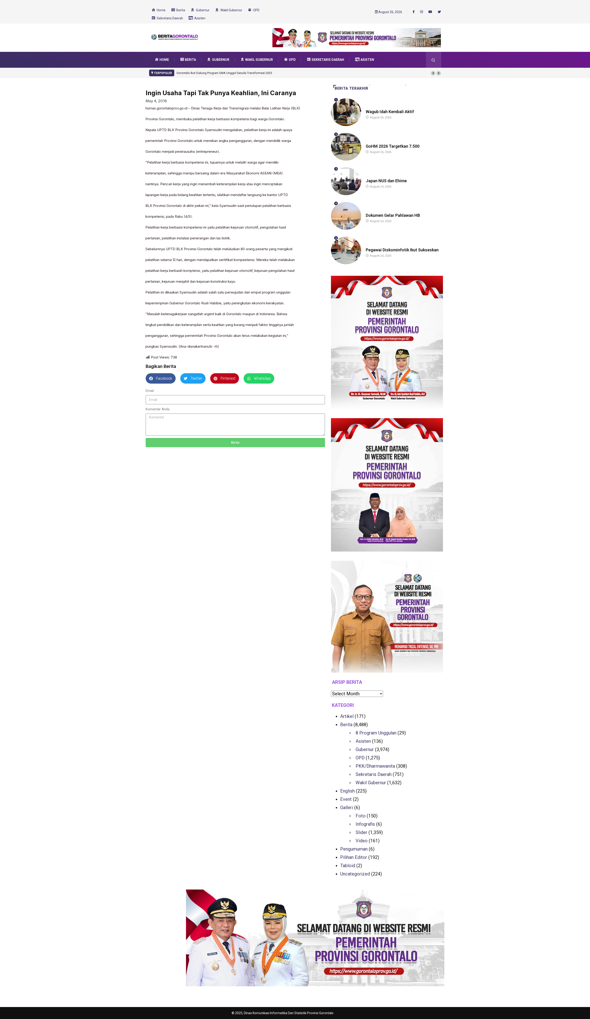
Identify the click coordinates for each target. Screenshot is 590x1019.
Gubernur (365, 749)
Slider (361, 832)
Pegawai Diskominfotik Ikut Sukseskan (402, 249)
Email (150, 391)
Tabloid (347, 865)
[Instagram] (421, 12)
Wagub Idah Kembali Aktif (390, 111)
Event (346, 799)
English (347, 791)
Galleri (346, 807)
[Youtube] (430, 12)
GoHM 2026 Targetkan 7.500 (392, 146)
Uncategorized (355, 874)
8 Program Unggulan (376, 733)
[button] (433, 73)
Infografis (365, 824)
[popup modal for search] (433, 60)
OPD (360, 758)
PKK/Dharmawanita (375, 766)
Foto (361, 816)
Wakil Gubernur (371, 782)
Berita (370, 107)
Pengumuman (354, 849)
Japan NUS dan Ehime (386, 180)
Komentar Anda (157, 409)
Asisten (363, 741)
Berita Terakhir (351, 88)
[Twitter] (439, 12)
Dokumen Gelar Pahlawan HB (393, 215)
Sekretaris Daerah (374, 774)
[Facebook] (414, 11)
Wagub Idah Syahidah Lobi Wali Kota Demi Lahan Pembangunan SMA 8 (224, 73)
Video (362, 840)
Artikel (347, 716)
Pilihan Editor (353, 857)
